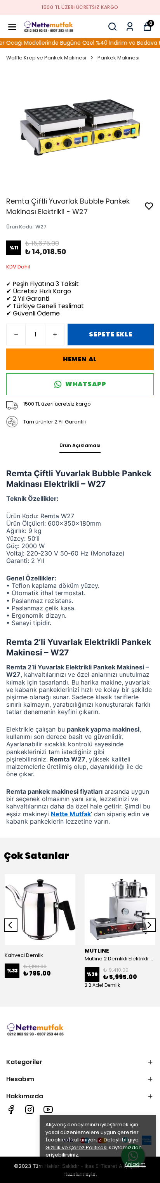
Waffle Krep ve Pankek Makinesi (46, 57)
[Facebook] (11, 1109)
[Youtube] (48, 1109)
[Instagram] (29, 1109)
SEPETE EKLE (110, 334)
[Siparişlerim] (130, 26)
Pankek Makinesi (118, 57)
